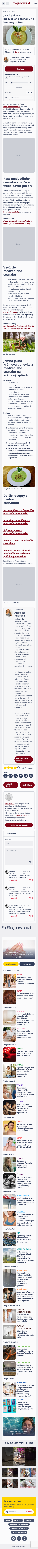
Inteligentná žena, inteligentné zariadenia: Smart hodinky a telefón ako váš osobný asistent (24, 1182)
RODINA (19, 1101)
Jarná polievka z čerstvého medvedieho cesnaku (18, 512)
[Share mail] (31, 776)
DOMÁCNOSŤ (22, 1270)
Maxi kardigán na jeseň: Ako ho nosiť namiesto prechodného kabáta (25, 980)
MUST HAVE (21, 1028)
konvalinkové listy (11, 212)
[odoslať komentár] (30, 862)
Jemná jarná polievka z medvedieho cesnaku (16, 522)
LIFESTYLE (20, 1212)
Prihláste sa (9, 803)
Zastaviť (19, 87)
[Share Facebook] (5, 776)
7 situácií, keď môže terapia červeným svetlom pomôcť (24, 1053)
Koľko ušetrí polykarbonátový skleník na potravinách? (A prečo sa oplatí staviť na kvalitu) (25, 1257)
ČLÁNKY (19, 1158)
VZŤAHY (19, 1085)
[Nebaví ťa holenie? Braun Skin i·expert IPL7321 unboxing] (10, 1483)
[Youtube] (19, 1538)
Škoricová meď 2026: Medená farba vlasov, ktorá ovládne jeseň (25, 996)
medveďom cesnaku (11, 107)
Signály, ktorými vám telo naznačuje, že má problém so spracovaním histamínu (25, 1072)
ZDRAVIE (20, 1048)
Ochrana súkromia (19, 1528)
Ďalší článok (27, 785)
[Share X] (16, 776)
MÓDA (19, 975)
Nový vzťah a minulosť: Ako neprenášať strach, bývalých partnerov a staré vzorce (25, 1092)
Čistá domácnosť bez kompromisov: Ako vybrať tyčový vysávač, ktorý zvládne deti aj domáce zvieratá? (25, 1390)
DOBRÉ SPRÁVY (22, 1195)
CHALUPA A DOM (23, 1346)
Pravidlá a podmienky (19, 1524)
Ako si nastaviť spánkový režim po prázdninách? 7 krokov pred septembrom (24, 1108)
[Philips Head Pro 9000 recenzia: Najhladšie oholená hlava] (28, 1472)
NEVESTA (20, 1011)
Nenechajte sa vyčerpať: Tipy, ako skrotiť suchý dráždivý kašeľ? (24, 1164)
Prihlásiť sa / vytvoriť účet (19, 825)
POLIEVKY (12, 11)
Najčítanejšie (11, 964)
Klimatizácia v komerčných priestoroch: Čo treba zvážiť (25, 1334)
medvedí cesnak (10, 312)
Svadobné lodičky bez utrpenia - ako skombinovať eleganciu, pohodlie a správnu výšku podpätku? (25, 1019)
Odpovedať (13, 880)
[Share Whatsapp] (10, 776)
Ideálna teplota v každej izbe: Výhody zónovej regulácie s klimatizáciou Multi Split (24, 1369)
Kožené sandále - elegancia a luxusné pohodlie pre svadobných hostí (24, 1034)
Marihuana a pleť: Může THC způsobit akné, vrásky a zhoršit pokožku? (24, 1144)
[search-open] (7, 3)
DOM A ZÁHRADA (23, 1249)
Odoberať (29, 1512)
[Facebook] (24, 1538)
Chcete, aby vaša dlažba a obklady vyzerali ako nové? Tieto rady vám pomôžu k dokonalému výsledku (24, 1279)
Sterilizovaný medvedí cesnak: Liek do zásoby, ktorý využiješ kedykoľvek (18, 327)
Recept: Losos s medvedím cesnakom (18, 542)
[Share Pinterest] (21, 776)
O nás (7, 1521)
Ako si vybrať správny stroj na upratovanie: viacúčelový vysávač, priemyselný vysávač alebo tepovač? (25, 1296)
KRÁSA (19, 991)
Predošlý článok (8, 785)
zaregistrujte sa (21, 815)
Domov (5, 11)
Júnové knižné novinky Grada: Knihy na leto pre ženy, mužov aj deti (24, 1405)
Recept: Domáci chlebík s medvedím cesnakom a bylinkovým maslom (17, 553)
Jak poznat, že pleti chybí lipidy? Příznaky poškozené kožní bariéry (24, 1127)
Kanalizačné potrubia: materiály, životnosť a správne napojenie (24, 1352)
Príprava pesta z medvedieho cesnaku (15, 532)
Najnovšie (27, 964)
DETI (18, 1233)
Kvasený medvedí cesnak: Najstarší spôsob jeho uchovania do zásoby (17, 222)
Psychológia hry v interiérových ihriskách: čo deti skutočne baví (23, 1239)
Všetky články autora (22, 759)
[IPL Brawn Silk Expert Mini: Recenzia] (28, 1483)
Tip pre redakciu (19, 1532)
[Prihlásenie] (3, 3)
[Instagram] (13, 1538)
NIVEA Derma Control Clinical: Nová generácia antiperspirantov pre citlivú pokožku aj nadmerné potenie (25, 1219)
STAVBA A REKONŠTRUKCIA (23, 1311)
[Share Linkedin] (26, 776)
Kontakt (17, 1521)
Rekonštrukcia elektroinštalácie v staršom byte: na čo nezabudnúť (24, 1318)
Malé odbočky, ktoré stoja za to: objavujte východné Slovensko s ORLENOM (25, 1201)
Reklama (29, 1521)
